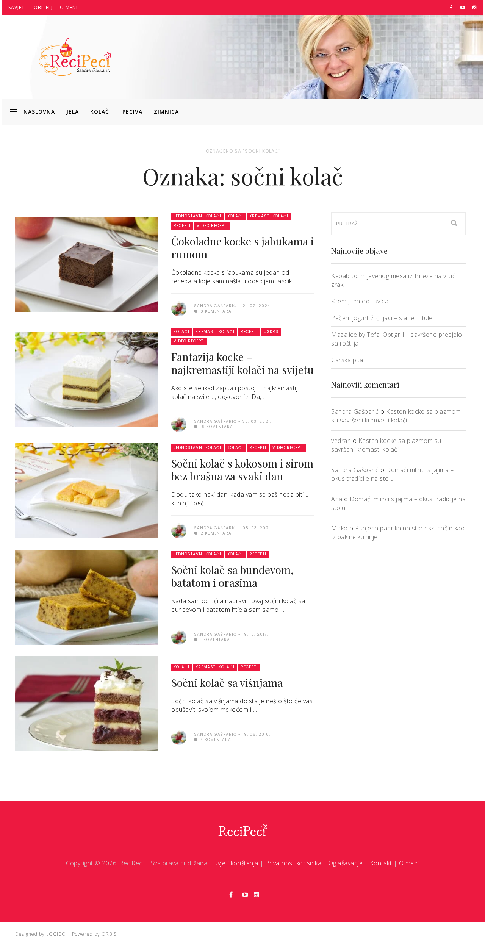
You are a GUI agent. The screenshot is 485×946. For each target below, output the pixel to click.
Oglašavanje (346, 863)
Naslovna (39, 111)
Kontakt (381, 863)
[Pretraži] (454, 223)
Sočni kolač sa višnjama (227, 682)
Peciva (132, 111)
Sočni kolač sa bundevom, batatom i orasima (232, 576)
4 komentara (215, 740)
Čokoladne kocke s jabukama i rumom (242, 247)
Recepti (182, 225)
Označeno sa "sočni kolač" (243, 151)
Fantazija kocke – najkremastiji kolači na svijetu (242, 363)
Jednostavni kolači (197, 216)
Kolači (100, 111)
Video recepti (212, 225)
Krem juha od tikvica (359, 301)
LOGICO (56, 934)
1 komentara (214, 640)
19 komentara (216, 427)
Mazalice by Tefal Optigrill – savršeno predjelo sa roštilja (396, 338)
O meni (69, 7)
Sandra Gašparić (355, 411)
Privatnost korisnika (293, 863)
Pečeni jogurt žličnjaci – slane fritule (382, 318)
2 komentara (215, 533)
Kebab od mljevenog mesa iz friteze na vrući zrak (394, 280)
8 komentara (215, 311)
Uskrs (271, 332)
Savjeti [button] (17, 7)
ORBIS (109, 934)
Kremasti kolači (268, 216)
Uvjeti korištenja (235, 863)
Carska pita (347, 360)
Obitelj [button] (43, 7)
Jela (72, 111)
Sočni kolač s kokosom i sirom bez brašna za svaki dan (242, 469)
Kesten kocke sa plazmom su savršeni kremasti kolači (396, 415)
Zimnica (166, 111)
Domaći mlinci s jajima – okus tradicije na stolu (392, 474)
